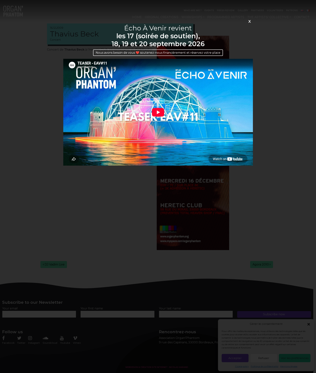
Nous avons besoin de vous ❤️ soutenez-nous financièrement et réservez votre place (158, 52)
